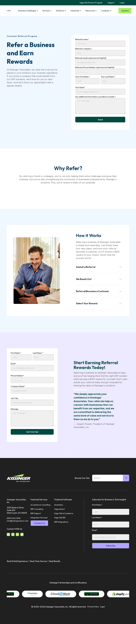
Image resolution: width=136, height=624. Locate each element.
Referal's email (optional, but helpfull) (90, 58)
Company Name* (18, 386)
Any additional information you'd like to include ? (95, 96)
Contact (125, 10)
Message (14, 409)
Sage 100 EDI (59, 517)
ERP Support (36, 513)
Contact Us (39, 523)
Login (122, 2)
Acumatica (58, 505)
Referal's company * (83, 48)
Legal (102, 606)
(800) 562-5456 (14, 518)
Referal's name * (82, 39)
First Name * (16, 353)
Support (111, 2)
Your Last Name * (108, 76)
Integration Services (39, 517)
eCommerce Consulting (40, 505)
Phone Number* (17, 375)
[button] (29, 10)
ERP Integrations (61, 522)
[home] (9, 11)
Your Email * (80, 87)
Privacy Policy (93, 606)
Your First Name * (82, 76)
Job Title (14, 398)
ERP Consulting (37, 509)
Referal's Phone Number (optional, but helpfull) (94, 67)
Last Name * (38, 353)
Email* (13, 363)
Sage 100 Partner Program (91, 2)
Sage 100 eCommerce (63, 513)
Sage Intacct (59, 509)
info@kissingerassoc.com (17, 521)
